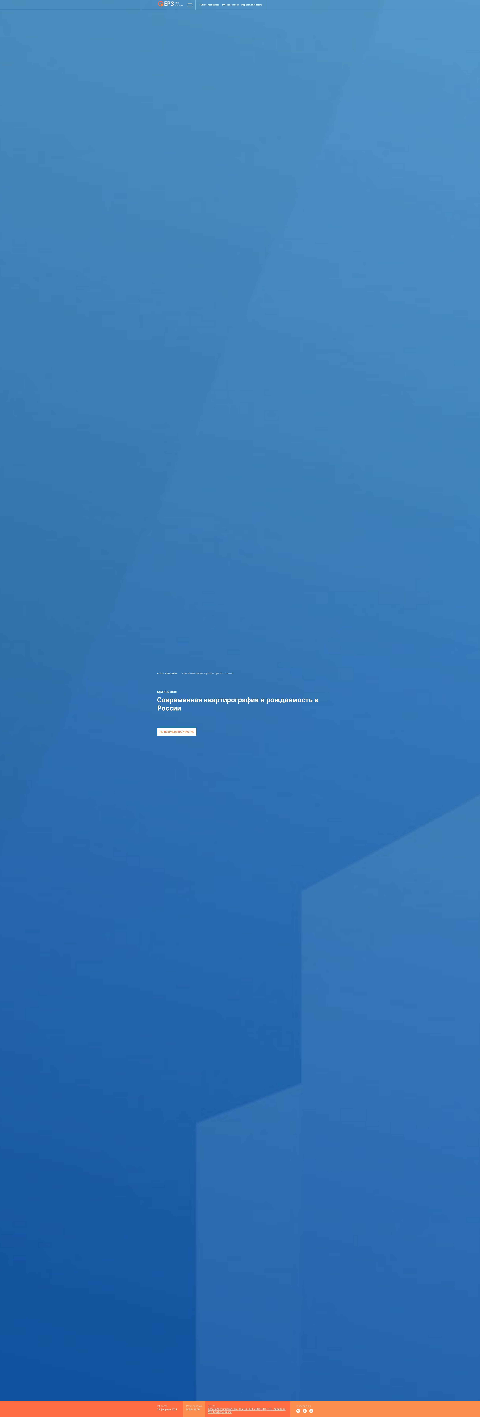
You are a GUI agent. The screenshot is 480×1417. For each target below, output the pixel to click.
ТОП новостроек (230, 5)
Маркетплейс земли (251, 5)
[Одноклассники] (305, 1411)
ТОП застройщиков (209, 5)
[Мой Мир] (311, 1411)
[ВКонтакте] (298, 1411)
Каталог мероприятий (167, 673)
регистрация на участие (177, 731)
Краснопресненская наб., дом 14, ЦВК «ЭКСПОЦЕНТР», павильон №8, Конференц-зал (247, 1410)
